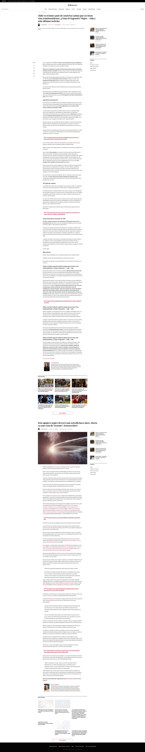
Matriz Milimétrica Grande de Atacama (65, 583)
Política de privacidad (94, 66)
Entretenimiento (91, 9)
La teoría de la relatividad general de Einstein (64, 466)
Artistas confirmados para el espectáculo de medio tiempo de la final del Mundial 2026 (62, 406)
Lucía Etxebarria (44, 24)
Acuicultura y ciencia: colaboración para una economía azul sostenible (45, 723)
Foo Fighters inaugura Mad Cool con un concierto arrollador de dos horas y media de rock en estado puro (45, 406)
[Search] (141, 9)
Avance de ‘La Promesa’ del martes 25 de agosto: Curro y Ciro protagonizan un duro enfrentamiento (79, 390)
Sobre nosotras (93, 70)
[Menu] (142, 9)
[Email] (34, 76)
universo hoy (69, 678)
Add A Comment (62, 413)
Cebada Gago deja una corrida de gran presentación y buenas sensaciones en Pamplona (79, 406)
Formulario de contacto (94, 64)
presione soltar (46, 564)
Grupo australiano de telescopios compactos (64, 584)
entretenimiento (57, 24)
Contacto (99, 9)
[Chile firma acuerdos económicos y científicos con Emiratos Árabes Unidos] (45, 704)
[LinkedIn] (34, 71)
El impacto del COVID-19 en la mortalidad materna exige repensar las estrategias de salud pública (62, 732)
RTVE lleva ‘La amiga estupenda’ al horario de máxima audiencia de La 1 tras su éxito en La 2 (62, 390)
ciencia (56, 429)
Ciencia (73, 9)
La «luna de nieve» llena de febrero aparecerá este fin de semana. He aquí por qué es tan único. (62, 711)
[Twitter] (34, 68)
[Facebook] (34, 65)
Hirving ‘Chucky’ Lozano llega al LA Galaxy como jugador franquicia (20, 1)
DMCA (91, 62)
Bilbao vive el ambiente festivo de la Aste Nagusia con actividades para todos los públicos (45, 390)
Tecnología (79, 9)
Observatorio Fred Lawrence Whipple (64, 548)
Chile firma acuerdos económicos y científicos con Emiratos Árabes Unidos (45, 711)
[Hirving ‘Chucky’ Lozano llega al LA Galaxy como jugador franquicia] (92, 53)
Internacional (61, 9)
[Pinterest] (34, 73)
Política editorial (93, 68)
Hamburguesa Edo (53, 598)
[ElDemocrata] (72, 5)
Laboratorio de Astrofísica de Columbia (65, 510)
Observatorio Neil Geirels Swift (63, 550)
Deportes (85, 9)
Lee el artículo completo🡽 (48, 358)
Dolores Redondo (44, 429)
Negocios (68, 9)
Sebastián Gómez (61, 553)
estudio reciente (57, 495)
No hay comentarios (66, 24)
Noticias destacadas (53, 9)
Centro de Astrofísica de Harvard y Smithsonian (54, 491)
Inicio (46, 9)
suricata (45, 584)
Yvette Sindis (58, 503)
